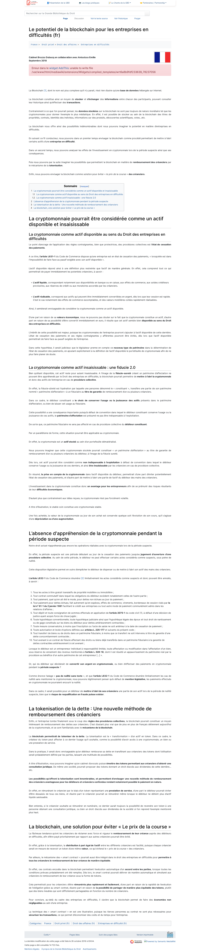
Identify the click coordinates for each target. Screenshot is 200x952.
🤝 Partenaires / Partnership (152, 3)
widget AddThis (59, 68)
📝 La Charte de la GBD (118, 3)
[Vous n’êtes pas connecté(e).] (163, 14)
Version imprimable (145, 935)
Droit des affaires (67, 44)
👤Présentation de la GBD (58, 3)
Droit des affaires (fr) (84, 923)
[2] (82, 578)
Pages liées (75, 935)
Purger (137, 18)
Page (65, 18)
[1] (45, 90)
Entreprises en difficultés (94, 44)
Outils (46, 935)
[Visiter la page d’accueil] (32, 3)
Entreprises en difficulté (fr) (112, 923)
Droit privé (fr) (62, 923)
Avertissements (89, 949)
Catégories (35, 923)
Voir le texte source (99, 18)
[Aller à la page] (147, 13)
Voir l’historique (121, 18)
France (34, 44)
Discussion (79, 18)
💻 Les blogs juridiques (89, 3)
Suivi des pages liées (108, 935)
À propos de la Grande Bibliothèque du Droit (61, 949)
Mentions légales (31, 949)
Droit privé (47, 44)
